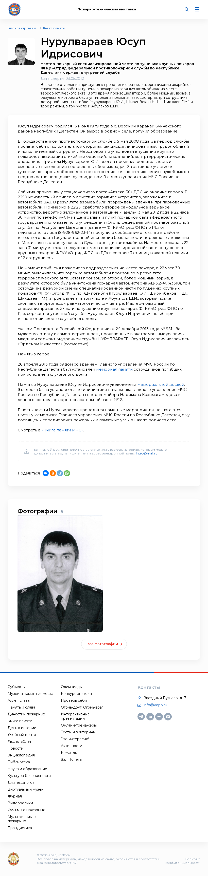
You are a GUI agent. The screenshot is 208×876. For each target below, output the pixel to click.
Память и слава (21, 707)
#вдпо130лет (19, 741)
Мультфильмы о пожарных (22, 818)
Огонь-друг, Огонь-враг (82, 707)
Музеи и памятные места (30, 693)
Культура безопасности (29, 775)
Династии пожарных (26, 714)
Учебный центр (22, 734)
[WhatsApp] (67, 473)
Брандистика (20, 828)
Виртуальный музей (26, 789)
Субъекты (16, 686)
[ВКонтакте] (46, 473)
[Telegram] (60, 473)
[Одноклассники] (53, 473)
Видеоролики (20, 803)
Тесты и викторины (78, 732)
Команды (69, 752)
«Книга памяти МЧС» (62, 430)
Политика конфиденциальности (182, 861)
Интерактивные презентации (75, 716)
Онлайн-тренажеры (79, 725)
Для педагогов (21, 782)
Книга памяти (54, 28)
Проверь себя (74, 700)
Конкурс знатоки (76, 693)
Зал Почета (71, 759)
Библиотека (19, 762)
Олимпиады (71, 686)
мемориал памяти (114, 369)
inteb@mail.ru (147, 453)
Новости (15, 748)
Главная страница (22, 28)
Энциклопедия (21, 755)
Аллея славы (19, 700)
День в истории (22, 728)
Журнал (15, 796)
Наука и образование (27, 769)
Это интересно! (75, 739)
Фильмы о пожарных (26, 810)
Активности (71, 746)
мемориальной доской (160, 384)
